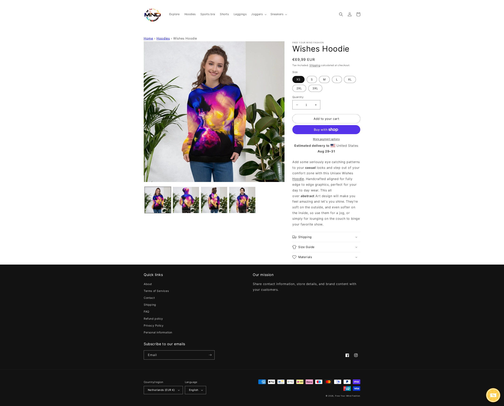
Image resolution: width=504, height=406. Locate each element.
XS (298, 79)
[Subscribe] (210, 355)
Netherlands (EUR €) (161, 389)
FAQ (146, 311)
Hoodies (163, 38)
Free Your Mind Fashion (347, 396)
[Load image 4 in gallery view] (242, 200)
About (148, 284)
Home (148, 38)
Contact (149, 297)
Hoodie (298, 179)
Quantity (297, 97)
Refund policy (153, 318)
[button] (258, 14)
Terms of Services (156, 291)
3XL (315, 88)
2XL (299, 88)
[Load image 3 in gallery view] (214, 200)
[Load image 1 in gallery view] (158, 200)
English (193, 389)
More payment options (326, 138)
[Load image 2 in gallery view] (186, 200)
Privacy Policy (153, 325)
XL (350, 79)
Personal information (158, 332)
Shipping (314, 65)
